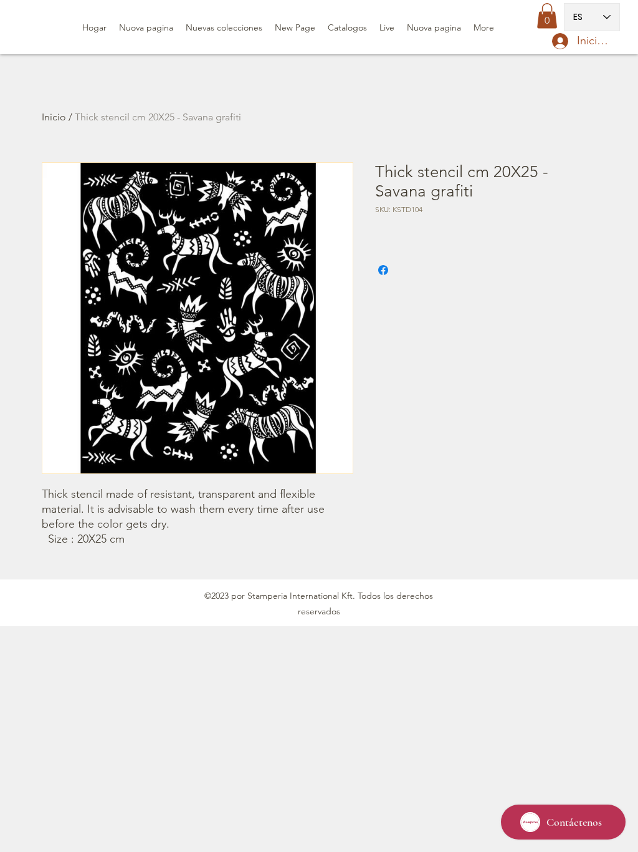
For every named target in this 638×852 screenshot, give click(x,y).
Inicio (54, 117)
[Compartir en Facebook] (383, 270)
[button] (547, 16)
